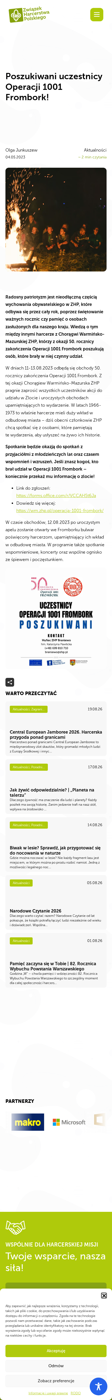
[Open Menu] (96, 14)
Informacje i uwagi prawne (48, 1393)
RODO (76, 1393)
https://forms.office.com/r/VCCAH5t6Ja (56, 495)
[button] (104, 1295)
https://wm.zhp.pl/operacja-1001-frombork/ (60, 510)
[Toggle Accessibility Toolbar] (98, 1386)
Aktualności (95, 150)
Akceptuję (56, 1350)
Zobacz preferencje (56, 1380)
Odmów (56, 1365)
